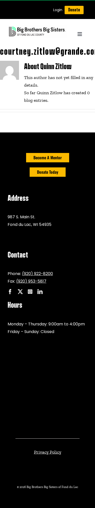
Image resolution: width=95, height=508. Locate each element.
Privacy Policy (47, 452)
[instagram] (30, 291)
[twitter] (20, 291)
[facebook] (10, 291)
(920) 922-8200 (37, 274)
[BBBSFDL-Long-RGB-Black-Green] (37, 27)
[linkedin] (40, 291)
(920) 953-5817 (31, 281)
